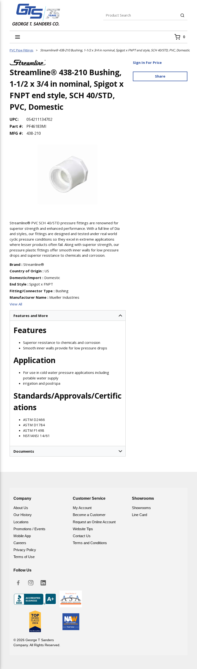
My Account (82, 508)
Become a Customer (89, 515)
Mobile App (22, 536)
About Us (20, 508)
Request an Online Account (94, 522)
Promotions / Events (29, 529)
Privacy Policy (24, 550)
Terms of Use (24, 557)
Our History (22, 515)
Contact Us (82, 536)
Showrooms (141, 508)
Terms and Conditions (90, 543)
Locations (21, 522)
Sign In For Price (147, 62)
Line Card (139, 515)
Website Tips (83, 529)
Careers (19, 543)
